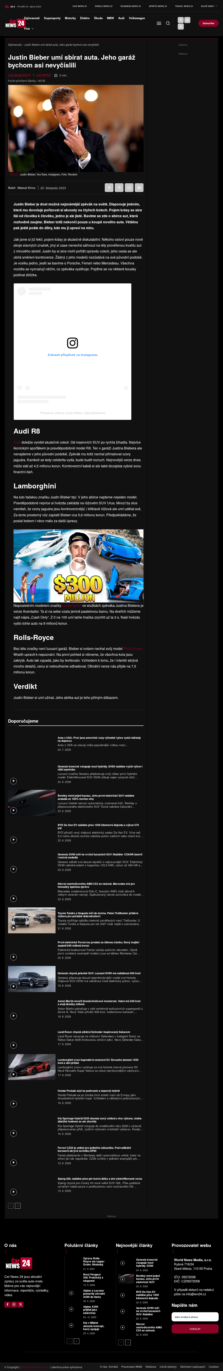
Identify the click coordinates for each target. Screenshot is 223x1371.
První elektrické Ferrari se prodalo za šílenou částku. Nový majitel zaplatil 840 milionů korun (98, 943)
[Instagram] (187, 20)
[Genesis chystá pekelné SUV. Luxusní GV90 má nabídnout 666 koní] (32, 979)
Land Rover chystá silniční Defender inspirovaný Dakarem (94, 1032)
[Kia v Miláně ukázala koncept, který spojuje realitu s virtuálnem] (74, 1325)
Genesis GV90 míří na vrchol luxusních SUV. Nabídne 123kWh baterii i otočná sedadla (100, 855)
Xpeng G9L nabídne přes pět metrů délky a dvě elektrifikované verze (100, 1179)
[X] (181, 27)
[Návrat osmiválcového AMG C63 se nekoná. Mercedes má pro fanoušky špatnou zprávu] (32, 891)
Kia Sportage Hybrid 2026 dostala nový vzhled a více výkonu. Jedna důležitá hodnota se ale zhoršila (100, 1119)
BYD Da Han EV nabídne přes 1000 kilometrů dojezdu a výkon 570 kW (98, 826)
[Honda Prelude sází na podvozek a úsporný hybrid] (32, 1096)
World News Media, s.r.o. (35, 1367)
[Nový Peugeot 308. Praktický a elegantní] (74, 1277)
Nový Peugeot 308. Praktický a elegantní (93, 1277)
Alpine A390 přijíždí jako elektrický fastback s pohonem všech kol (93, 1314)
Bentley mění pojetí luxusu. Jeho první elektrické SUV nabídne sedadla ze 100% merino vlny (96, 797)
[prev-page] (11, 1206)
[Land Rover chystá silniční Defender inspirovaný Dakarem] (32, 1038)
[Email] (129, 187)
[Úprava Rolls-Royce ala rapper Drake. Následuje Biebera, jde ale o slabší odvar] (74, 1261)
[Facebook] (181, 20)
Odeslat (195, 1329)
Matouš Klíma (26, 188)
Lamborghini (71, 605)
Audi (17, 442)
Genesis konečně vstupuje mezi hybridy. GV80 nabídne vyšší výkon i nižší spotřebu (100, 767)
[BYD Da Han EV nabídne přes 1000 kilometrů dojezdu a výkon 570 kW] (32, 832)
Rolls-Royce (133, 648)
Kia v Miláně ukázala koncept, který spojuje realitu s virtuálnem (93, 1329)
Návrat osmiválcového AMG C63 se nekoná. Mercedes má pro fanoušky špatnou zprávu (96, 885)
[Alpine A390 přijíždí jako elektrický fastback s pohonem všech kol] (74, 1309)
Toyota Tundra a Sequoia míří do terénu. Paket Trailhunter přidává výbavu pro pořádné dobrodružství (98, 914)
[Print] (139, 187)
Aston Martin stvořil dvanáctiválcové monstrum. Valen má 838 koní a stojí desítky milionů (99, 1002)
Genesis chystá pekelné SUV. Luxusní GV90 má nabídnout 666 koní (99, 973)
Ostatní (43, 75)
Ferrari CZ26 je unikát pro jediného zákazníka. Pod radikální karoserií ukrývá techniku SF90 (94, 1149)
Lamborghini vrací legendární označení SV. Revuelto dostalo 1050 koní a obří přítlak (98, 1061)
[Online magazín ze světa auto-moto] (12, 23)
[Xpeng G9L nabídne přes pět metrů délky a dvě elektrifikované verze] (32, 1184)
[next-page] (17, 1206)
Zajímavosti (15, 44)
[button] (168, 23)
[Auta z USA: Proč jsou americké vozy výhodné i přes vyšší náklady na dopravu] (32, 743)
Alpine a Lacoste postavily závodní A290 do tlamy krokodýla (94, 1295)
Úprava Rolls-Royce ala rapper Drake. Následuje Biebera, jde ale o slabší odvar (94, 1264)
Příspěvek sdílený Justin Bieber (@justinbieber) (72, 413)
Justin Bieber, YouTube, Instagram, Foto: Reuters (48, 174)
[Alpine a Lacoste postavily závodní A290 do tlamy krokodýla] (74, 1293)
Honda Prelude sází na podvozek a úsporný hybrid (89, 1091)
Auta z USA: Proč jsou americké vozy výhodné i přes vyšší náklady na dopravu (99, 739)
